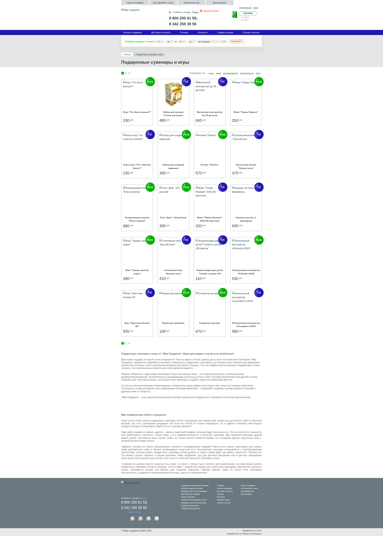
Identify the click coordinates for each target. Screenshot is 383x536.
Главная (127, 54)
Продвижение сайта (252, 530)
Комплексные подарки (190, 494)
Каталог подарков (132, 32)
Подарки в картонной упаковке (194, 491)
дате (258, 73)
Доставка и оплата (160, 32)
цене (218, 73)
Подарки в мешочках (190, 506)
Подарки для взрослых (190, 508)
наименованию (230, 73)
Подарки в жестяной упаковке (193, 503)
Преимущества (191, 2)
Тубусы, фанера (188, 497)
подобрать (236, 41)
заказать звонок (211, 10)
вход (256, 7)
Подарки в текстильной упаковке (195, 486)
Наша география (135, 2)
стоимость (151, 41)
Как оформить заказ (163, 2)
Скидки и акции (225, 32)
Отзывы (184, 32)
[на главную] (136, 15)
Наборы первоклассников (192, 488)
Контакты (203, 32)
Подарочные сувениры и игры (194, 500)
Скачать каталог (251, 32)
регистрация (245, 7)
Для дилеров (219, 2)
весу (212, 73)
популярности (247, 73)
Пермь (195, 12)
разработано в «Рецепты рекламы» (244, 533)
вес (176, 41)
